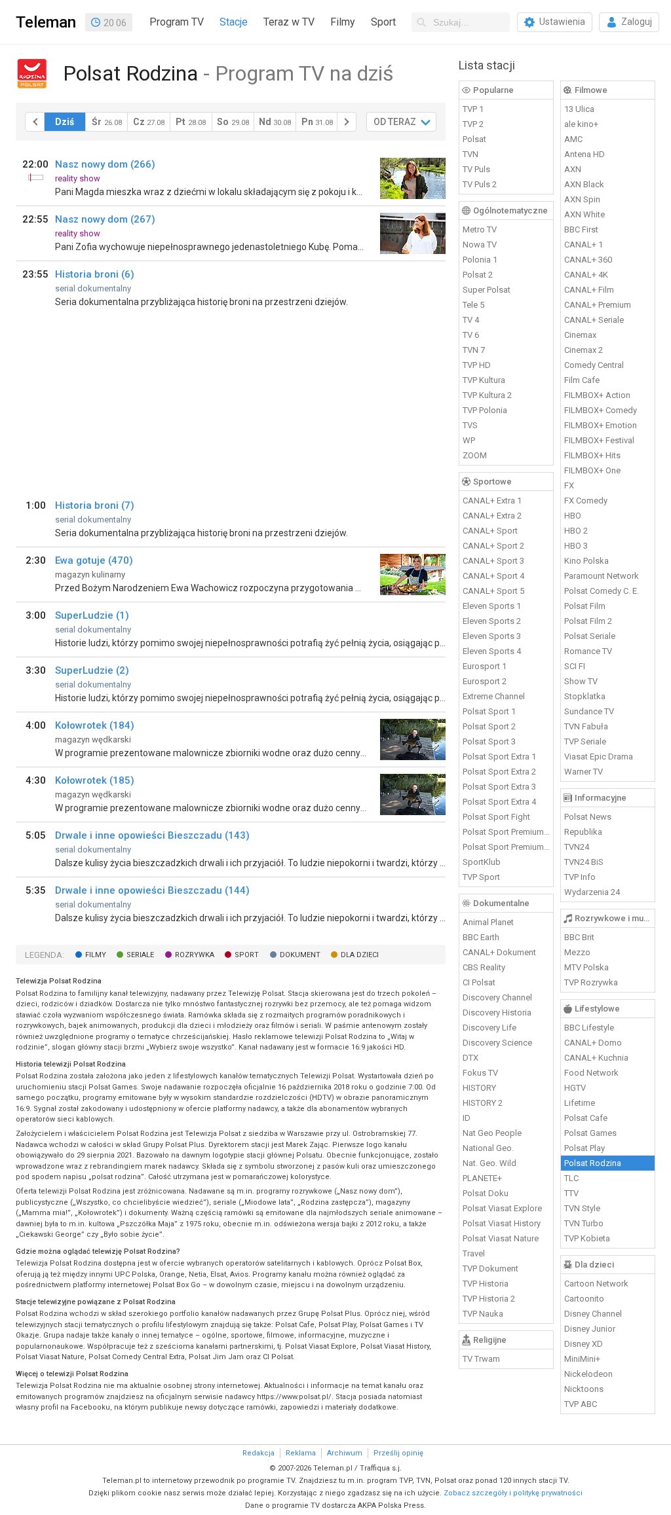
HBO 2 (576, 531)
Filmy (342, 22)
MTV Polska (586, 967)
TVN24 (576, 847)
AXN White (584, 214)
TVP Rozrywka (591, 982)
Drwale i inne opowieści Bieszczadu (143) (152, 835)
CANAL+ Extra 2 (492, 515)
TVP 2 (473, 124)
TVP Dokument (490, 1268)
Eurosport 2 (485, 681)
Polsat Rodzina (592, 1163)
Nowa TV (480, 244)
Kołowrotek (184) (94, 725)
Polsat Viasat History (502, 1223)
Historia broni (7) (94, 505)
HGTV (575, 1088)
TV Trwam (481, 1359)
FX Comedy (585, 500)
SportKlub (482, 862)
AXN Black (584, 184)
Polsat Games (590, 1133)
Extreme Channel (494, 696)
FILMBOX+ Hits (592, 455)
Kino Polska (586, 561)
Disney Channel (593, 1314)
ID (466, 1118)
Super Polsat (486, 290)
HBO (572, 515)
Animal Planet (488, 922)
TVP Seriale (585, 741)
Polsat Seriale (589, 636)
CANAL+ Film (589, 290)
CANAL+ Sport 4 (493, 576)
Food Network (591, 1073)
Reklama (301, 1453)
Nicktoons (584, 1389)
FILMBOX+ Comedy (600, 410)
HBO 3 (576, 546)
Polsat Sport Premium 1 (506, 832)
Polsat (474, 139)
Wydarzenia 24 (592, 892)
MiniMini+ (582, 1359)
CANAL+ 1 (583, 244)
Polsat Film (584, 606)
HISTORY (479, 1088)
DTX (470, 1058)
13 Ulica (579, 109)
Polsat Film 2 (588, 621)
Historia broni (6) (94, 274)
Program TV (176, 22)
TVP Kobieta (587, 1238)
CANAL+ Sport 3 (493, 561)
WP (469, 440)
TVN (470, 154)
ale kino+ (581, 124)
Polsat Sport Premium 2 (506, 847)
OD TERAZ (395, 122)
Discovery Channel (497, 997)
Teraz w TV (289, 22)
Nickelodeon (588, 1374)
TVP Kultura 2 (487, 395)
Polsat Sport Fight (496, 817)
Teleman (46, 22)
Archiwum (344, 1453)
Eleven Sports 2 (492, 621)
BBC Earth (481, 937)
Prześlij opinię (398, 1453)
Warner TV (583, 771)
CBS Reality (484, 967)
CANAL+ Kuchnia (596, 1058)
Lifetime (579, 1103)
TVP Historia (485, 1283)
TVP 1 (473, 109)
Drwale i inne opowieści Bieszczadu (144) (152, 890)
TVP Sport (481, 877)
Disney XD (583, 1344)
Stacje (234, 22)
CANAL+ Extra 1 (492, 500)
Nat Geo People (492, 1133)
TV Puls (476, 169)
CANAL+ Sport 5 (493, 591)
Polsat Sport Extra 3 (499, 787)
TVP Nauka (483, 1314)
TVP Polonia (485, 410)
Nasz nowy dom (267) (105, 219)
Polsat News (587, 817)
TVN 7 (474, 350)
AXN (572, 169)
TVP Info (580, 877)
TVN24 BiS (584, 862)
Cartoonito (584, 1299)
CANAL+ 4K (586, 275)
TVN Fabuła (586, 726)
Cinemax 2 (583, 350)
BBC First (581, 229)
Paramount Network (601, 576)
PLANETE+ (482, 1178)
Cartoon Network (596, 1283)
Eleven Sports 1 (492, 606)
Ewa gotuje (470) (94, 560)
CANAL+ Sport (490, 531)
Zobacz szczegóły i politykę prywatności (513, 1493)
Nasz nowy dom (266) (105, 164)
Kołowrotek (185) (94, 780)
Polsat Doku (485, 1193)
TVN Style (582, 1208)
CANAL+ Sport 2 (493, 546)
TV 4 (471, 320)
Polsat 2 (478, 275)
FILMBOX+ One (592, 470)
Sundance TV (589, 711)
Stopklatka (584, 696)
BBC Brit (579, 937)
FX (569, 485)
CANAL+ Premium (597, 305)
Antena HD (584, 154)
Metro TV (480, 229)
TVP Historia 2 (489, 1299)
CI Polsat (479, 982)
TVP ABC (580, 1404)
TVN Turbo (584, 1223)
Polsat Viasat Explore (502, 1208)
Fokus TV (480, 1073)
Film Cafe (582, 380)
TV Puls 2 (480, 184)
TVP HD (477, 365)
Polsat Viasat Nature (501, 1238)
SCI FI (574, 666)
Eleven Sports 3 (492, 636)
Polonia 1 (480, 260)
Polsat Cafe (585, 1118)
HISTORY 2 (483, 1103)
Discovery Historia (497, 1012)
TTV (571, 1193)
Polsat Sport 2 (489, 726)
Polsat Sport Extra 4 (499, 802)
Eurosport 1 (485, 666)
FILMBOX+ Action (597, 395)
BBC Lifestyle (589, 1027)
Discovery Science (497, 1043)
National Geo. (488, 1148)
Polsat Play (584, 1148)
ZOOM (475, 455)
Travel (474, 1253)
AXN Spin (582, 199)
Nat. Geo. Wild (489, 1163)
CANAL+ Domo (593, 1043)
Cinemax (580, 335)
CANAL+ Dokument (499, 952)
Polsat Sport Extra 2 (499, 771)
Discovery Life (489, 1027)
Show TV (581, 681)
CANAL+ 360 (588, 260)
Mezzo (577, 952)
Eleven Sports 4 (492, 651)
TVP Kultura (484, 380)
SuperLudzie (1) (92, 615)
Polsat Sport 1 (489, 711)
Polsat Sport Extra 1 (499, 756)
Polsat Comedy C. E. (601, 591)
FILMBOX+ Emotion (600, 425)
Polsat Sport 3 (489, 741)
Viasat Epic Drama (598, 756)
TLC (571, 1178)
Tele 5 (473, 305)
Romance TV (588, 651)
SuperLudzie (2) (92, 670)
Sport (383, 22)
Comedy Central (594, 365)
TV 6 (471, 335)
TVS (470, 425)
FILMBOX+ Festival (599, 440)
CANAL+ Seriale (594, 320)
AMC (573, 139)
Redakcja (258, 1453)
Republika (583, 832)
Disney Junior (589, 1329)
